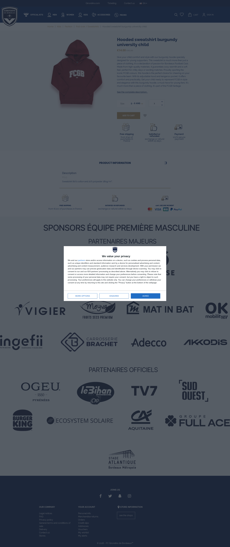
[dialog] (115, 273)
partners (81, 260)
